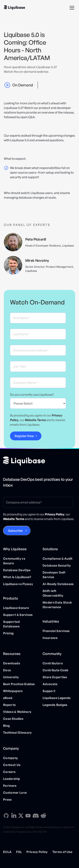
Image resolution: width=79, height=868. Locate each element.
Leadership (11, 779)
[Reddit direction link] (43, 816)
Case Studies (13, 719)
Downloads (11, 663)
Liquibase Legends (57, 698)
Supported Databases (11, 624)
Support (49, 691)
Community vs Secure (14, 561)
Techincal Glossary (17, 732)
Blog (6, 726)
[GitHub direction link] (6, 816)
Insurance (50, 638)
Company (10, 758)
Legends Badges (55, 705)
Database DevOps (17, 570)
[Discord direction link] (36, 816)
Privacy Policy (37, 852)
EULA (7, 852)
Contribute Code (55, 670)
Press (7, 799)
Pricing (8, 633)
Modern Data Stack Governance (57, 604)
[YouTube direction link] (28, 816)
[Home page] (24, 461)
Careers (9, 772)
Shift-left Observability (53, 593)
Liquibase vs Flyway (18, 584)
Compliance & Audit (58, 558)
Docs (7, 670)
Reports (9, 705)
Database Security (57, 565)
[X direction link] (20, 815)
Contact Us (12, 765)
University (11, 677)
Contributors (53, 663)
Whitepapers (13, 691)
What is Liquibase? (17, 577)
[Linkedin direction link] (14, 816)
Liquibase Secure (16, 608)
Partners (10, 786)
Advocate (50, 684)
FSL (19, 852)
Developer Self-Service (54, 574)
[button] (71, 7)
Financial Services (56, 631)
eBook (8, 698)
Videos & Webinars (17, 712)
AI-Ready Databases (58, 584)
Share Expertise (55, 677)
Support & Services (18, 615)
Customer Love (15, 792)
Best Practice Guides (19, 684)
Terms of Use (62, 852)
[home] (14, 7)
